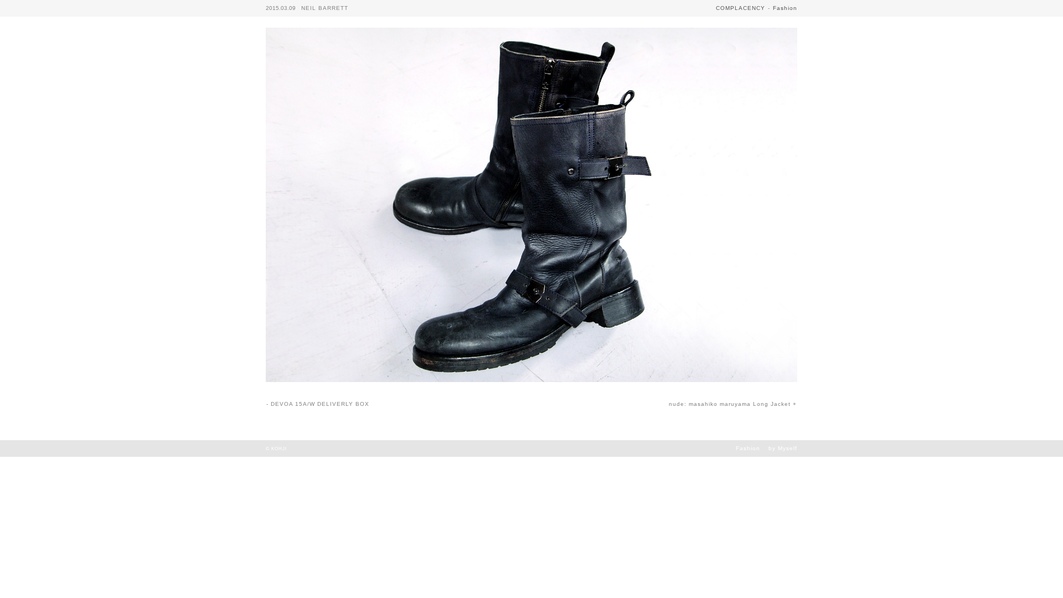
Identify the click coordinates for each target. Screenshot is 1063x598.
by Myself (782, 448)
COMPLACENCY (740, 8)
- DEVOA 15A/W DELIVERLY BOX (317, 404)
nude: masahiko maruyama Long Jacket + (733, 404)
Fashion (785, 8)
